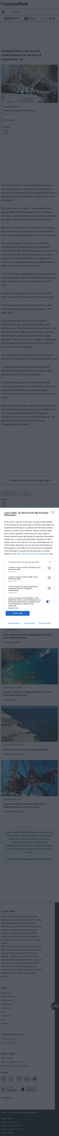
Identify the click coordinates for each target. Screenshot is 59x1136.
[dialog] (29, 568)
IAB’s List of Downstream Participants (33, 554)
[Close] (53, 513)
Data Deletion (14, 623)
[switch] (48, 568)
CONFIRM (17, 613)
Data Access (29, 623)
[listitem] (29, 562)
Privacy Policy (45, 623)
